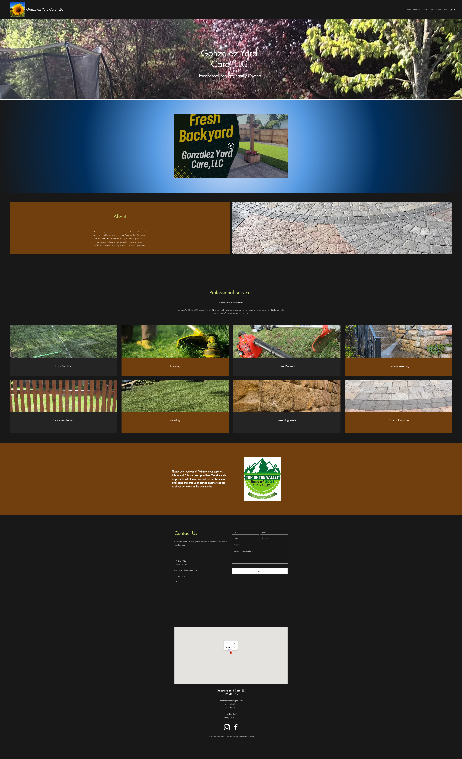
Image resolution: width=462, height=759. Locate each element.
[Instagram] (451, 9)
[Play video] (231, 146)
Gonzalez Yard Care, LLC (45, 9)
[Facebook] (455, 9)
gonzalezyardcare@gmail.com (185, 570)
